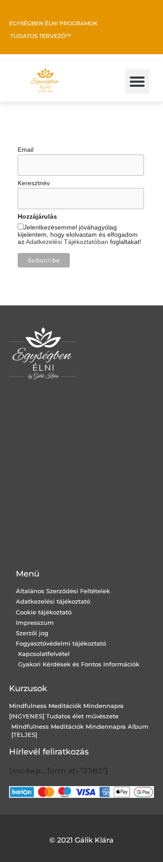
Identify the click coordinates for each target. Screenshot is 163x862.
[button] (137, 81)
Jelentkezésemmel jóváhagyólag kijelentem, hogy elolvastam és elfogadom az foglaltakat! (79, 234)
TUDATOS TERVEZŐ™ (40, 36)
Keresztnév (34, 183)
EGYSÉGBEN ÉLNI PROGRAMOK (53, 23)
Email (26, 149)
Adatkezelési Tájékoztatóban (67, 241)
